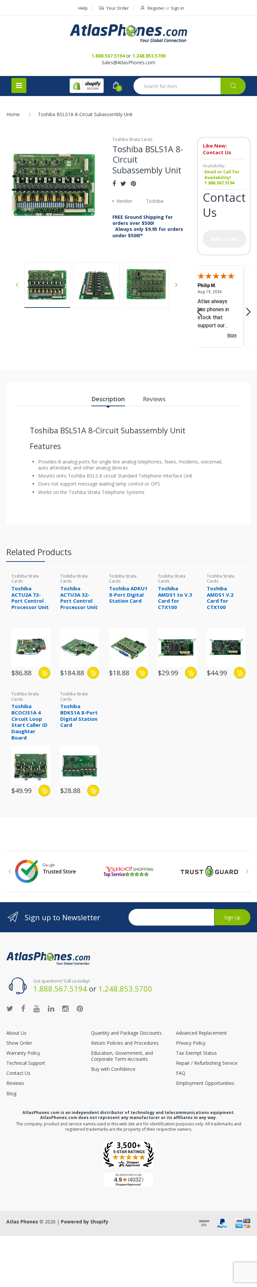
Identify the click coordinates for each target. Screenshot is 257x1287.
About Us (16, 1033)
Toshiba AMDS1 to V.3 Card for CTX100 (175, 597)
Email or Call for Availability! (222, 174)
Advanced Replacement (201, 1033)
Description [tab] (108, 399)
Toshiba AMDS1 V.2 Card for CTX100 (220, 597)
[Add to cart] (44, 673)
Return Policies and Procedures (125, 1043)
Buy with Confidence (113, 1069)
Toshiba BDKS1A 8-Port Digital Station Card (79, 715)
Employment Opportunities (205, 1083)
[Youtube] (36, 1008)
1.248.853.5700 (149, 56)
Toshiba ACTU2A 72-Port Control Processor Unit (30, 597)
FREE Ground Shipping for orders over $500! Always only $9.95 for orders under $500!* (147, 226)
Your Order (117, 8)
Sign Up (232, 917)
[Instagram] (65, 1008)
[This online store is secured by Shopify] (87, 85)
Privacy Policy (190, 1043)
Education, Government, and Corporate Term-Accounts (122, 1056)
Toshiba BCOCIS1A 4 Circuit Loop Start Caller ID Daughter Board (29, 722)
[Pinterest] (133, 183)
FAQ (180, 1073)
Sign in (177, 8)
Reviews (15, 1083)
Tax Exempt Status (196, 1053)
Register (156, 8)
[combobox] (190, 86)
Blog (11, 1093)
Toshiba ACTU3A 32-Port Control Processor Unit (79, 597)
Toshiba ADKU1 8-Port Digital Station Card (128, 594)
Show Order (19, 1043)
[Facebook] (114, 183)
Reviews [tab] (154, 399)
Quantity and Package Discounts (126, 1033)
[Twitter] (123, 183)
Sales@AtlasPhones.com (128, 62)
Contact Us (18, 1073)
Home (13, 114)
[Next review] (248, 312)
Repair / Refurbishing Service (207, 1063)
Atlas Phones (22, 1221)
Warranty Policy (23, 1053)
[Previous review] (199, 312)
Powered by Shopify (84, 1221)
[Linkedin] (51, 1008)
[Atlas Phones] (128, 33)
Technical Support (25, 1063)
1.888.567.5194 (108, 56)
